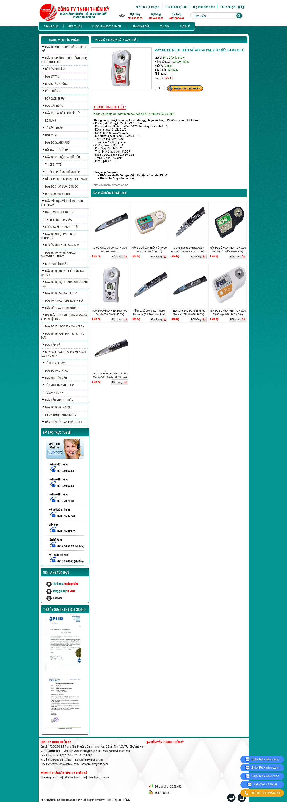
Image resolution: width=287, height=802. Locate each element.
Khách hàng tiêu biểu (106, 26)
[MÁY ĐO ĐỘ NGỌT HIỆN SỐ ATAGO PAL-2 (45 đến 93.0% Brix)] (121, 88)
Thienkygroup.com (51, 777)
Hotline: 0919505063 (265, 792)
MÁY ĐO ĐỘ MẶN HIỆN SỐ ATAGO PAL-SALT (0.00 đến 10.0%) (109, 312)
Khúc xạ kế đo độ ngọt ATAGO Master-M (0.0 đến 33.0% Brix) (149, 312)
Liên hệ (185, 26)
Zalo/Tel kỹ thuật (265, 784)
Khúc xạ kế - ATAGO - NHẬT (122, 39)
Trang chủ (51, 26)
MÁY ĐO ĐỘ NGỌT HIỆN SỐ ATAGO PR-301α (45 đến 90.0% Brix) (228, 312)
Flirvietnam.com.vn (98, 777)
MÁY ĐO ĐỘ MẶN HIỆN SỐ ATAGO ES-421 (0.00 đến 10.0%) (149, 249)
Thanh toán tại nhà (176, 7)
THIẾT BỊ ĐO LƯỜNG (118, 800)
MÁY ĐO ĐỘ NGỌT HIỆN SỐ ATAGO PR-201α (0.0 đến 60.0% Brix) (228, 249)
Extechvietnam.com (74, 777)
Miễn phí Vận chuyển (147, 7)
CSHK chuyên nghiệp (233, 7)
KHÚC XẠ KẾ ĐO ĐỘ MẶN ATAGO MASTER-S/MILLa (110, 249)
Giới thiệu (75, 26)
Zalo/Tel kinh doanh (264, 759)
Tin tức (165, 26)
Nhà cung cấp (140, 26)
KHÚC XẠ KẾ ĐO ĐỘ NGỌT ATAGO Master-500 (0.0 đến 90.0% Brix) (109, 375)
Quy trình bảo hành (204, 7)
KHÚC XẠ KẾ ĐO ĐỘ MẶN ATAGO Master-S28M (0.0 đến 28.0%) (188, 312)
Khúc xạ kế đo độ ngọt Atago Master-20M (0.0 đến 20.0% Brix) (188, 249)
